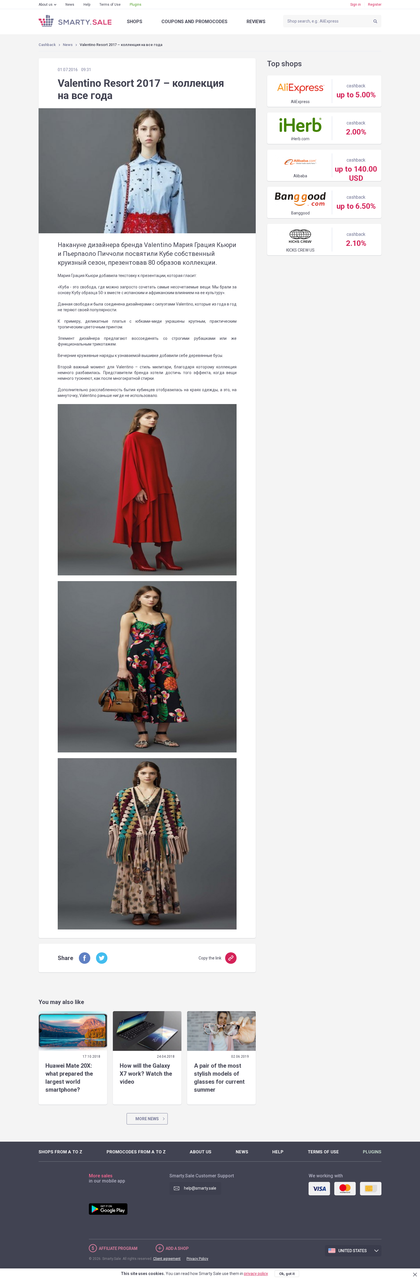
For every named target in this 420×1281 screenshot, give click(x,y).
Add (177, 1248)
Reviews (256, 21)
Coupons (194, 21)
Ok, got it (287, 1274)
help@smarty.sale (200, 1188)
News (69, 5)
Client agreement (167, 1259)
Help (86, 5)
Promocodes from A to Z (136, 1151)
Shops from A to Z (60, 1151)
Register (374, 5)
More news (147, 1119)
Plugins (135, 5)
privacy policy (256, 1273)
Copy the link (210, 958)
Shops (134, 21)
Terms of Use (110, 5)
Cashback (47, 45)
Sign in (355, 5)
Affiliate (118, 1248)
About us (46, 5)
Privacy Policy (197, 1259)
